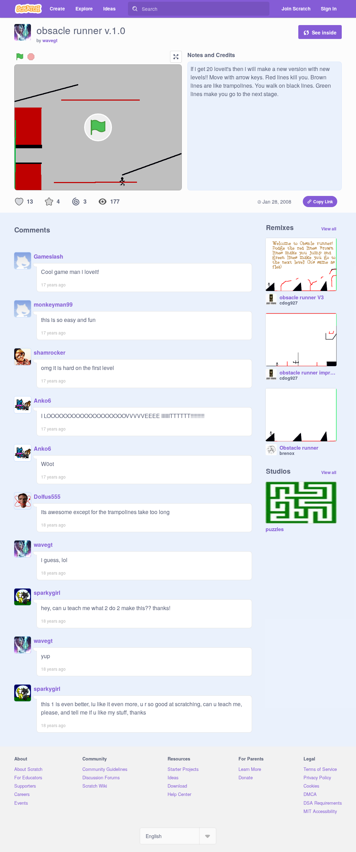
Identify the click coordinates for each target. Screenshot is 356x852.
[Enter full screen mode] (176, 57)
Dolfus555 (47, 496)
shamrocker (49, 352)
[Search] (135, 9)
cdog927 (289, 303)
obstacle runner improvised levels (308, 373)
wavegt (49, 40)
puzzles (275, 529)
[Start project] (19, 56)
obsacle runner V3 (302, 297)
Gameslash (48, 256)
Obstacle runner (299, 448)
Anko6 (42, 400)
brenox (287, 453)
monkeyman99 (53, 304)
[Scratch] (28, 8)
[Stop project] (31, 56)
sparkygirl (47, 593)
